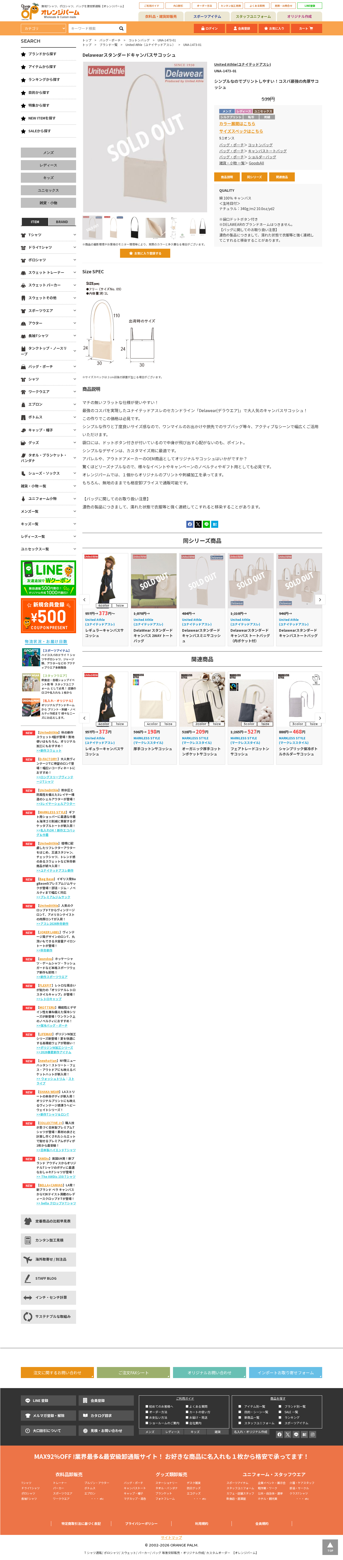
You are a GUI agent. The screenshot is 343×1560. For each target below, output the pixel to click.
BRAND (62, 221)
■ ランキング (290, 1417)
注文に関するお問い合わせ (57, 1373)
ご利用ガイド (151, 6)
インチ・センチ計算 (51, 1297)
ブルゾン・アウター (96, 1483)
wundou (45, 958)
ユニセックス (48, 190)
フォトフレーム (165, 1499)
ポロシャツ (37, 259)
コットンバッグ (139, 40)
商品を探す (277, 1398)
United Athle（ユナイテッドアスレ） (150, 44)
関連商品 (282, 177)
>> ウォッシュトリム (50, 1078)
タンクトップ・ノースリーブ (44, 351)
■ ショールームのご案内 (162, 1423)
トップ (86, 40)
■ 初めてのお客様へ (159, 1406)
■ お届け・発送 (196, 1417)
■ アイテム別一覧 (251, 1406)
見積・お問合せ (283, 6)
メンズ (48, 152)
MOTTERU (47, 1007)
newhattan (48, 1060)
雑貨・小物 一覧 (232, 162)
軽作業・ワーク (267, 1488)
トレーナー (60, 1483)
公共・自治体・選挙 (270, 1493)
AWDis (44, 1158)
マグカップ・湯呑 (135, 1499)
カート (303, 28)
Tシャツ (34, 234)
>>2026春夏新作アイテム (53, 1052)
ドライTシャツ (40, 247)
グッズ (33, 442)
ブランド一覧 (108, 44)
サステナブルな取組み (53, 1316)
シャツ (33, 378)
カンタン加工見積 (231, 6)
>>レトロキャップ (49, 999)
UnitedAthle (48, 732)
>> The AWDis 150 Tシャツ (56, 1176)
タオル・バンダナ (166, 1488)
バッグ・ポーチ (110, 40)
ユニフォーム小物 (42, 498)
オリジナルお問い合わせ (210, 1373)
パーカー (60, 1488)
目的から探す (38, 92)
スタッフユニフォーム (253, 16)
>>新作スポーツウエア (52, 976)
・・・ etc (94, 1499)
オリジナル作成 (299, 16)
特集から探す (38, 105)
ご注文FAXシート (133, 1373)
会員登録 (244, 28)
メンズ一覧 (29, 511)
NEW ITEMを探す (42, 117)
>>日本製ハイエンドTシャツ (56, 1150)
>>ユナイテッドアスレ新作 (55, 870)
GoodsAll (256, 162)
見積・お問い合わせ (106, 1430)
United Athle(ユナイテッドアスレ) (242, 64)
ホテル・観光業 (267, 1499)
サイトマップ (171, 1537)
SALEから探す (39, 130)
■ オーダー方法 (156, 1412)
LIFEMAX (45, 1034)
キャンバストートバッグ (267, 150)
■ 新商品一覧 (248, 1417)
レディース (48, 165)
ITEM (35, 221)
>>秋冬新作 (44, 950)
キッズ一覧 (29, 523)
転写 (251, 117)
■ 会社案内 (193, 1423)
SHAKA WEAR (49, 1091)
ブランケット (163, 1493)
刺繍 (267, 117)
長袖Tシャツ (38, 335)
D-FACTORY (48, 759)
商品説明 (227, 177)
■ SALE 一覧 (288, 1412)
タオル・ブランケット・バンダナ (44, 457)
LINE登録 (310, 6)
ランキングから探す (44, 79)
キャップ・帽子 (40, 429)
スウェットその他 (42, 297)
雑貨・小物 (48, 203)
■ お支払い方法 (156, 1417)
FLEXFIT (45, 985)
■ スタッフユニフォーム (257, 1423)
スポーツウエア (40, 310)
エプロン (35, 404)
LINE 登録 (40, 1400)
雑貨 (218, 1431)
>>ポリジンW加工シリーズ (54, 1047)
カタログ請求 (101, 1415)
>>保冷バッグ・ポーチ (52, 1025)
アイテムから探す (42, 66)
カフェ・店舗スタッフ (240, 1493)
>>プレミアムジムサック (53, 897)
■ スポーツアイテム (293, 1423)
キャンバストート (135, 1488)
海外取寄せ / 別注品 (50, 1259)
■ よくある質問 (196, 1406)
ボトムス (35, 416)
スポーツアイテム (207, 16)
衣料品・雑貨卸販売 (161, 16)
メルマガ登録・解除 (49, 1415)
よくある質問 (257, 6)
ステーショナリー (166, 1483)
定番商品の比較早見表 (53, 1220)
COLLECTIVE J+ (50, 1123)
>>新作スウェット (49, 750)
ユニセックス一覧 (35, 548)
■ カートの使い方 (198, 1412)
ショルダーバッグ (262, 156)
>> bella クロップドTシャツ (56, 1203)
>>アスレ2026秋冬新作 (52, 923)
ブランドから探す (42, 53)
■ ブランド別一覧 (292, 1406)
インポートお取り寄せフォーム (286, 1373)
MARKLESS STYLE (52, 812)
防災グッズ (194, 1488)
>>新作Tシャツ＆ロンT (52, 1114)
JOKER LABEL (49, 932)
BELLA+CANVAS (51, 1185)
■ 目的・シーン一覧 (253, 1412)
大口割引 (178, 6)
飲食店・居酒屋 (236, 1499)
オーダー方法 (204, 6)
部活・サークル (299, 1488)
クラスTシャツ (299, 1493)
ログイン (212, 28)
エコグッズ (194, 1493)
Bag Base (46, 879)
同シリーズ (254, 177)
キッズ (48, 177)
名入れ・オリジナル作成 (250, 1431)
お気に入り (276, 28)
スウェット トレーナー (46, 272)
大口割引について (47, 1430)
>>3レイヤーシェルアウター (55, 803)
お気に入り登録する (147, 253)
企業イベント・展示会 (271, 1483)
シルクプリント (231, 117)
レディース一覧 (33, 536)
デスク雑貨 (194, 1483)
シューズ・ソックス (44, 473)
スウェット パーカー (44, 284)
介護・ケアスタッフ (302, 1483)
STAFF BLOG (45, 1278)
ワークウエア (38, 391)
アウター (35, 323)
